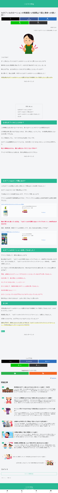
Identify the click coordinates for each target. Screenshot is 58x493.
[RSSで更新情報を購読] (43, 373)
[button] (38, 22)
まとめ (19, 116)
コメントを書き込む (29, 473)
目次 (27, 106)
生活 (3, 331)
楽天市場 (25, 212)
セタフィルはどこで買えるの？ (26, 111)
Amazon (25, 210)
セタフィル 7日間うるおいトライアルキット (10, 231)
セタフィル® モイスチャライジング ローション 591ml (12, 204)
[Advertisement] (29, 92)
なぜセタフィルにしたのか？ (25, 109)
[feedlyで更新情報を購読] (15, 373)
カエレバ (44, 212)
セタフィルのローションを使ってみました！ (29, 114)
